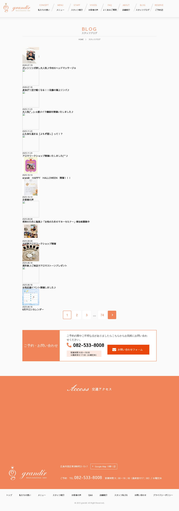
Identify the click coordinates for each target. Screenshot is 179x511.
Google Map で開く (104, 466)
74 (102, 315)
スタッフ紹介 (58, 495)
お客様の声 (76, 495)
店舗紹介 (103, 495)
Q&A (90, 495)
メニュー (42, 495)
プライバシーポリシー (163, 495)
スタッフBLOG (121, 495)
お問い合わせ (140, 495)
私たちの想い (25, 495)
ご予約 (159, 7)
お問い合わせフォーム (130, 349)
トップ (9, 495)
